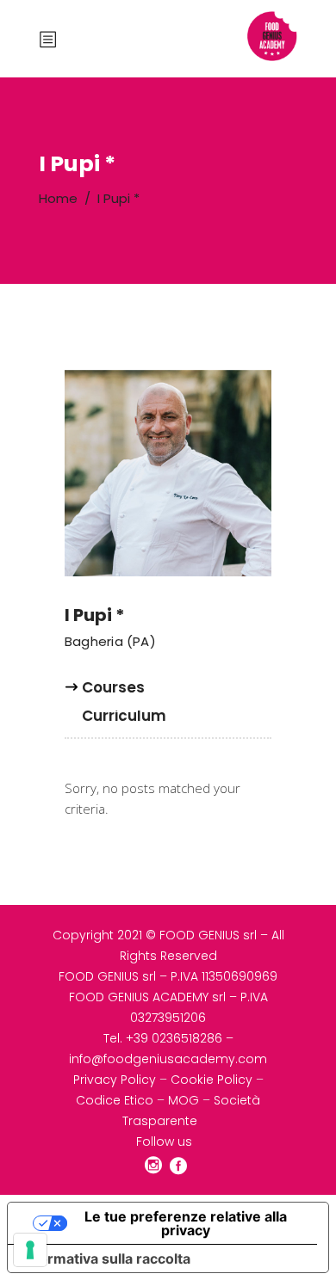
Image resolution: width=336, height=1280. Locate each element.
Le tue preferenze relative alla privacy (185, 1223)
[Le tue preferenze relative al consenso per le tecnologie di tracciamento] (30, 1250)
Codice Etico (114, 1100)
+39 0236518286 (174, 1038)
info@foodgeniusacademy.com (168, 1059)
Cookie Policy (211, 1079)
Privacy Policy (114, 1079)
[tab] (113, 694)
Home (58, 198)
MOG (183, 1100)
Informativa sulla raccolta (106, 1258)
